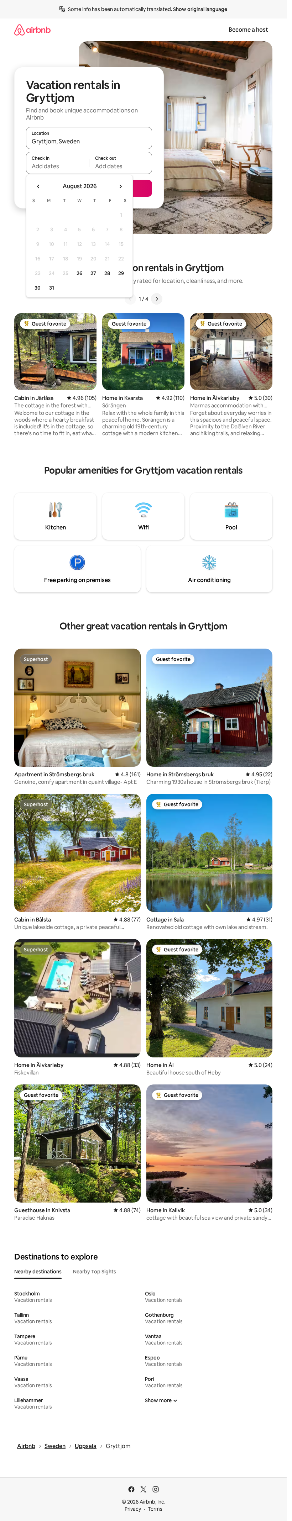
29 (121, 273)
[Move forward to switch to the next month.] (120, 186)
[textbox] (57, 166)
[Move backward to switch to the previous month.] (38, 186)
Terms (155, 1509)
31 (51, 288)
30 (38, 288)
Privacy (133, 1509)
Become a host (248, 29)
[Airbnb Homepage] (32, 30)
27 (93, 273)
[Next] (156, 299)
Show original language (200, 9)
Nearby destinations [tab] (38, 1271)
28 (107, 273)
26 (79, 273)
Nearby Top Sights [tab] (94, 1271)
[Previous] (130, 299)
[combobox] (89, 141)
